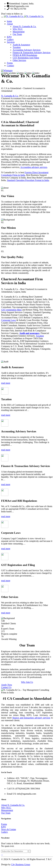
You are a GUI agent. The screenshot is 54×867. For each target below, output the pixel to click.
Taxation (17, 47)
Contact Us (6, 687)
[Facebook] (1, 854)
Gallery (10, 39)
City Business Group (20, 864)
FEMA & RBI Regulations (25, 55)
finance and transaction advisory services (31, 718)
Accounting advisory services (33, 167)
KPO (9, 37)
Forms (10, 63)
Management (18, 31)
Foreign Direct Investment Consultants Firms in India (24, 173)
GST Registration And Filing (26, 57)
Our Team (17, 34)
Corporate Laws (8, 320)
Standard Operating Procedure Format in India (28, 180)
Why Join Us (27, 682)
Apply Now (6, 684)
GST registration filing (11, 310)
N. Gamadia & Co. (9, 96)
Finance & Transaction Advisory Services (31, 52)
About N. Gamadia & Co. (24, 26)
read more (5, 383)
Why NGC (18, 29)
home (9, 21)
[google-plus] (2, 854)
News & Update (8, 829)
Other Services (19, 60)
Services (11, 42)
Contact (10, 65)
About (10, 24)
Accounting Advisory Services (26, 50)
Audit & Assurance (21, 44)
